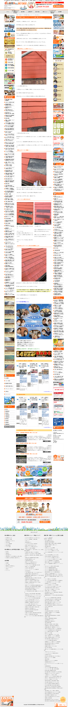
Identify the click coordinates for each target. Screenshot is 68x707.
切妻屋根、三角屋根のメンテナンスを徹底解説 (9, 189)
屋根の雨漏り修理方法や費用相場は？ (9, 266)
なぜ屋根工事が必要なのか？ (58, 196)
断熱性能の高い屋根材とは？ (8, 280)
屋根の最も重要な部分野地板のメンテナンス (9, 221)
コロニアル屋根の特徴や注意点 (57, 225)
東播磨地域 (7, 411)
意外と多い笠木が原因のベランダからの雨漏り (9, 126)
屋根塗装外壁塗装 (59, 95)
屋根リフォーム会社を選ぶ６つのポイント (59, 253)
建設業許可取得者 (8, 383)
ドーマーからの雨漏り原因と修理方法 (9, 274)
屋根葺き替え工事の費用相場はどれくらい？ (58, 204)
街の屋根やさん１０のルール (10, 540)
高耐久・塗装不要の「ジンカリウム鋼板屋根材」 (52, 635)
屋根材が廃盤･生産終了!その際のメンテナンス (9, 237)
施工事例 (22, 11)
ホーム (8, 11)
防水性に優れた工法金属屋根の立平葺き (9, 171)
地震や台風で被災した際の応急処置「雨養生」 (9, 174)
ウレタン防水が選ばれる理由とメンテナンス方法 (9, 134)
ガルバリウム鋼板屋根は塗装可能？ (58, 174)
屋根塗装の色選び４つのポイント (57, 278)
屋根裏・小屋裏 (47, 616)
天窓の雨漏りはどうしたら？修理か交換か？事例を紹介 (53, 592)
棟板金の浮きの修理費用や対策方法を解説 (9, 116)
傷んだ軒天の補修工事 (48, 647)
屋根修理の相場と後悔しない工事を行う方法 (58, 201)
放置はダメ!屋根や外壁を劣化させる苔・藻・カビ (9, 234)
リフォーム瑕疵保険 (9, 543)
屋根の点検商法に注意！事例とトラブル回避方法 (58, 323)
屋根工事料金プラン (28, 542)
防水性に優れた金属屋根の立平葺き (50, 670)
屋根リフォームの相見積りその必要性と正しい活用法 (59, 303)
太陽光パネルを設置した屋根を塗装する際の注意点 (33, 612)
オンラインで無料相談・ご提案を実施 (31, 539)
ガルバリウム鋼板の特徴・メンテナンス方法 (52, 634)
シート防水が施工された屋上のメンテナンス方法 (9, 137)
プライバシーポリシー (9, 388)
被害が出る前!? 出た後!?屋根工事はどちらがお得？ (59, 313)
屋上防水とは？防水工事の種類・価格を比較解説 (9, 146)
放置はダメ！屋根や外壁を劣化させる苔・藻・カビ (53, 677)
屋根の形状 (7, 183)
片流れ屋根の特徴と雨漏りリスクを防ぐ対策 (9, 186)
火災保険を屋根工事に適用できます (30, 563)
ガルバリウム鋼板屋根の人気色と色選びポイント (52, 570)
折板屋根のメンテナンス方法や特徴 (50, 583)
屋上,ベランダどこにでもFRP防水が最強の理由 (9, 143)
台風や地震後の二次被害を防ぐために (58, 265)
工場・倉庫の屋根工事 (58, 369)
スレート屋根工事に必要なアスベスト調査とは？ (9, 288)
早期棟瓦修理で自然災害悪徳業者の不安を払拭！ (9, 160)
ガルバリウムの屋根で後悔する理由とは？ (9, 249)
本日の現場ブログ (8, 554)
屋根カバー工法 (61, 68)
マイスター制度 (8, 546)
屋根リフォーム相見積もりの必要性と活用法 (32, 580)
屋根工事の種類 (58, 60)
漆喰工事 (59, 73)
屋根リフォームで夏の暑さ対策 (30, 566)
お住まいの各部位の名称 (9, 102)
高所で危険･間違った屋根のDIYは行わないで (52, 638)
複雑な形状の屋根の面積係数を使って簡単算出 (9, 181)
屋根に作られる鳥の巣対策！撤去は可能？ (32, 609)
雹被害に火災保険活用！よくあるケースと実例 (58, 291)
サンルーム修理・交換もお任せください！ (58, 354)
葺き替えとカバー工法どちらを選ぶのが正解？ (58, 212)
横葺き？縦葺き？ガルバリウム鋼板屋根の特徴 (59, 185)
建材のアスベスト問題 (9, 216)
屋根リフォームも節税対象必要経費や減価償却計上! (59, 379)
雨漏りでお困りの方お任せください (30, 545)
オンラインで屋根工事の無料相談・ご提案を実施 (58, 300)
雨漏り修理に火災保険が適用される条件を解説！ (58, 289)
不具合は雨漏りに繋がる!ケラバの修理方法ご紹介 (9, 123)
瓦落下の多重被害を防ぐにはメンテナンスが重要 (58, 260)
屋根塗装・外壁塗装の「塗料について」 (51, 544)
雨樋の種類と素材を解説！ (29, 611)
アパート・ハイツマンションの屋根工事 (58, 372)
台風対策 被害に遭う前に (29, 560)
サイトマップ (7, 394)
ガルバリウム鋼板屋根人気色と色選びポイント (58, 180)
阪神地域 (6, 418)
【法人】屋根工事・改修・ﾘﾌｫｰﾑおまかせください (59, 377)
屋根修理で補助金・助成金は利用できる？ (58, 294)
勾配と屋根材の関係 (9, 201)
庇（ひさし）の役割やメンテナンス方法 (9, 272)
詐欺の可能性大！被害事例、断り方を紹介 (58, 316)
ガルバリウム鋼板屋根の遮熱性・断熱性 (58, 177)
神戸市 (6, 409)
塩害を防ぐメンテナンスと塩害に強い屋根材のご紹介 (53, 676)
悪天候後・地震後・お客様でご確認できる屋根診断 (53, 543)
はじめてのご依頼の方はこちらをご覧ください (32, 537)
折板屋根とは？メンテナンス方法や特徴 (58, 230)
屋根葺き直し (60, 86)
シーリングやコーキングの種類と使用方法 (9, 168)
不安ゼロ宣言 (8, 542)
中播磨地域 (7, 416)
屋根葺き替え (60, 64)
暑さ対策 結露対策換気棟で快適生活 (9, 196)
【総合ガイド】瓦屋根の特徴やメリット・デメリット (53, 573)
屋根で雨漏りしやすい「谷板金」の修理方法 (9, 207)
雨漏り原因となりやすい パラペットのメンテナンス (33, 595)
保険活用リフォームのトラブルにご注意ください (59, 334)
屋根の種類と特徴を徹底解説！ (9, 100)
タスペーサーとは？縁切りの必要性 (9, 132)
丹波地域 (6, 420)
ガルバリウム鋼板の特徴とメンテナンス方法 (9, 255)
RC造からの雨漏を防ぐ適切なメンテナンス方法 (52, 637)
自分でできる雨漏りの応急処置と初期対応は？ (58, 286)
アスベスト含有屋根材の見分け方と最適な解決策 (9, 214)
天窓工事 (59, 99)
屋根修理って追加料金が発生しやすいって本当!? (58, 329)
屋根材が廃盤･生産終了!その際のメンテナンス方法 (53, 602)
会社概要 (60, 11)
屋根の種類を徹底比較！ (56, 214)
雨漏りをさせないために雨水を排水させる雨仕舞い (53, 686)
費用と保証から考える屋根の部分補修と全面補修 (33, 586)
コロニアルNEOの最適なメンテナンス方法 (58, 243)
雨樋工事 (59, 77)
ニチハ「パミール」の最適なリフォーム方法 (52, 550)
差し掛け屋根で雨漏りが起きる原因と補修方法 (52, 685)
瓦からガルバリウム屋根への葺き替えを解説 (58, 172)
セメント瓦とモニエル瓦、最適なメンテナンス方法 (53, 586)
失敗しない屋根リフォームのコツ (58, 199)
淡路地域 (6, 413)
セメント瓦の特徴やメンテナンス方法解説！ (9, 151)
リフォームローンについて (29, 583)
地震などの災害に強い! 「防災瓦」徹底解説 (58, 273)
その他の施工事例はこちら (48, 391)
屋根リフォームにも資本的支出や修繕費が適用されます (34, 585)
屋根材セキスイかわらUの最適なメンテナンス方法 (59, 240)
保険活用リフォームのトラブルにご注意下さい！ (52, 673)
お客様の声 (30, 11)
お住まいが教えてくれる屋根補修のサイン (58, 209)
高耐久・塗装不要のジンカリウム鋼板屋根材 (9, 258)
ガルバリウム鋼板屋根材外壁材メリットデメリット (59, 187)
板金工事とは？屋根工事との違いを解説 (9, 113)
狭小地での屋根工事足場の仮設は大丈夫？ (58, 246)
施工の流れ (37, 11)
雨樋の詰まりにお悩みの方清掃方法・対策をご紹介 (59, 362)
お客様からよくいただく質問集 (50, 547)
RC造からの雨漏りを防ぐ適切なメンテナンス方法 (10, 269)
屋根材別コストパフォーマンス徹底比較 (9, 226)
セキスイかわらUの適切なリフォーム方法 (51, 549)
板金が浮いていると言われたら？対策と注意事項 (59, 326)
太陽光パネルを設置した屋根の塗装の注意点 (58, 233)
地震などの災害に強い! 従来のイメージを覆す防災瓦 (53, 628)
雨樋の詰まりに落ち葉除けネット (30, 608)
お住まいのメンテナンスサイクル (50, 651)
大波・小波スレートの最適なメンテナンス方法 (9, 162)
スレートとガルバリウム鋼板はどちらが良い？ (58, 167)
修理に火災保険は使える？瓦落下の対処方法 (59, 263)
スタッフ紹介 (7, 380)
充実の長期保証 (8, 545)
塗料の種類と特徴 (58, 389)
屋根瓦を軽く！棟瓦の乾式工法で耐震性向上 (58, 268)
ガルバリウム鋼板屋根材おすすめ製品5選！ (58, 182)
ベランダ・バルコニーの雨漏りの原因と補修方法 (9, 148)
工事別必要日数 (57, 250)
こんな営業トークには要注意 (58, 319)
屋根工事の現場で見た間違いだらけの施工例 (58, 276)
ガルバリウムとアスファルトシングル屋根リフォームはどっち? (10, 243)
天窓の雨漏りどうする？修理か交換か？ (9, 277)
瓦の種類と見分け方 (9, 209)
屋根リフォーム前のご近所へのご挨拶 (57, 306)
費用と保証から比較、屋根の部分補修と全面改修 (59, 207)
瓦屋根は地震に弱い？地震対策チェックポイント (59, 271)
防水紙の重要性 (8, 218)
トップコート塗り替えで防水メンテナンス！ (9, 291)
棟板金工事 (60, 90)
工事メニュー (45, 11)
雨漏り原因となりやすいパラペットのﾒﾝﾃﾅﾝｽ (9, 140)
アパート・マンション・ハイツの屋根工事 (32, 569)
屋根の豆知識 (7, 223)
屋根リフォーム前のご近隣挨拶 (30, 548)
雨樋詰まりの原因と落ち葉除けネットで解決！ (59, 364)
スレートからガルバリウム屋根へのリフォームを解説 (59, 169)
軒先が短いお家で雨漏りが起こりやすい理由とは (9, 211)
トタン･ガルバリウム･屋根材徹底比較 (9, 246)
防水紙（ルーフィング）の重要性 (50, 657)
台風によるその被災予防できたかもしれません (59, 258)
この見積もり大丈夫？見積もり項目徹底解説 (58, 311)
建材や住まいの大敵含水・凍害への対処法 (9, 199)
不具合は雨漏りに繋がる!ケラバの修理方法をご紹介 (53, 599)
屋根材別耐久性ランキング (8, 228)
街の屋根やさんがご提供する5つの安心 (15, 11)
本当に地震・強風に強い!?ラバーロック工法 (52, 682)
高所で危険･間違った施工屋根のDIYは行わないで (10, 260)
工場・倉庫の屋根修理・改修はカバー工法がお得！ (59, 357)
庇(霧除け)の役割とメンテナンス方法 (8, 165)
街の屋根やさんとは (9, 537)
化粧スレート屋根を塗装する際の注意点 (57, 235)
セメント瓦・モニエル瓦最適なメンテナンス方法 (9, 154)
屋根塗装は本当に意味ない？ (8, 107)
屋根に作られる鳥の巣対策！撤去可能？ (58, 367)
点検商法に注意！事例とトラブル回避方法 (32, 552)
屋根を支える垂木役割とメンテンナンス (9, 263)
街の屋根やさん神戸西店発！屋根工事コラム (13, 557)
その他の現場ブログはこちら (47, 464)
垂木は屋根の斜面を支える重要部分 (30, 589)
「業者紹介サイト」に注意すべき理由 (58, 336)
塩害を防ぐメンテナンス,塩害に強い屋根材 (9, 231)
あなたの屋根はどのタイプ (49, 540)
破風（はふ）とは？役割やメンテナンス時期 (9, 294)
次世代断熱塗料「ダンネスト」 (57, 281)
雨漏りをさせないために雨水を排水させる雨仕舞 (9, 204)
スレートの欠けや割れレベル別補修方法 (58, 222)
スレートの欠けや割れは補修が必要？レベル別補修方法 (53, 580)
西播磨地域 (7, 424)
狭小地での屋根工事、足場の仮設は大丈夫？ (52, 556)
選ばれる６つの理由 (9, 539)
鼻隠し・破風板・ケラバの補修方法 (9, 120)
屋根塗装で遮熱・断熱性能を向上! (58, 284)
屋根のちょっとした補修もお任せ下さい (31, 546)
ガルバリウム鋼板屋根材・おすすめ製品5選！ (52, 560)
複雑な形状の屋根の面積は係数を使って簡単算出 (52, 615)
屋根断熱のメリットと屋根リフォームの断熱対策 (9, 283)
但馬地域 (6, 422)
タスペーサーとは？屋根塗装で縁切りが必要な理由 (53, 597)
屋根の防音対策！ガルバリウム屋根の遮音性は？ (59, 190)
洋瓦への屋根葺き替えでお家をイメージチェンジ (9, 240)
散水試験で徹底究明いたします (30, 559)
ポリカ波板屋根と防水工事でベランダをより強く (59, 359)
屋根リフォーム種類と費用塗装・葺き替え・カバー (59, 217)
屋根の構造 (7, 118)
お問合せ (7, 391)
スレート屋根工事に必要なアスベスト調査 (51, 631)
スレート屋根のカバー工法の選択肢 (59, 220)
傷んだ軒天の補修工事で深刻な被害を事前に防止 (9, 129)
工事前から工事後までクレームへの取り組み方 (58, 308)
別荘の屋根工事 (57, 374)
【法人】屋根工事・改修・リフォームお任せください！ (34, 572)
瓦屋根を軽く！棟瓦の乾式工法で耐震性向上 (52, 625)
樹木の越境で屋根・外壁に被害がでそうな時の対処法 (59, 331)
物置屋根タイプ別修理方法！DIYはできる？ (58, 351)
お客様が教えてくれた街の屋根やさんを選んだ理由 (14, 556)
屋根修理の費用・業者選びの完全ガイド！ (9, 105)
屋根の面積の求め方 (9, 178)
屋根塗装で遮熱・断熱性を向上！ (50, 621)
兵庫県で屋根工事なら (9, 386)
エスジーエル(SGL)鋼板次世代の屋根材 (9, 252)
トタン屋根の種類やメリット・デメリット (58, 227)
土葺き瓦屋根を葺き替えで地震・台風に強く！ (9, 157)
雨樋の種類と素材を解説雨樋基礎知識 (9, 286)
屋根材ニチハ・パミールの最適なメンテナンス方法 (59, 238)
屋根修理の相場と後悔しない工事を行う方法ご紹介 (33, 577)
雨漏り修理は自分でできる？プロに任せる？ (9, 110)
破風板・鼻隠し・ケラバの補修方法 (50, 590)
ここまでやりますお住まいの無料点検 (52, 11)
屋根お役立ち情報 (57, 255)
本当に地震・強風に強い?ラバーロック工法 (10, 176)
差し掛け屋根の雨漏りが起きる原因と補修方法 (9, 191)
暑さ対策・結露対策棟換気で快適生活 (51, 618)
